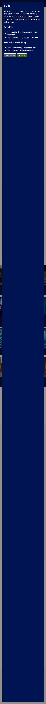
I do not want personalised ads (20, 50)
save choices (10, 55)
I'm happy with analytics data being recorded (22, 33)
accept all (21, 55)
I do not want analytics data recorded (22, 37)
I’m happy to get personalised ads (21, 47)
